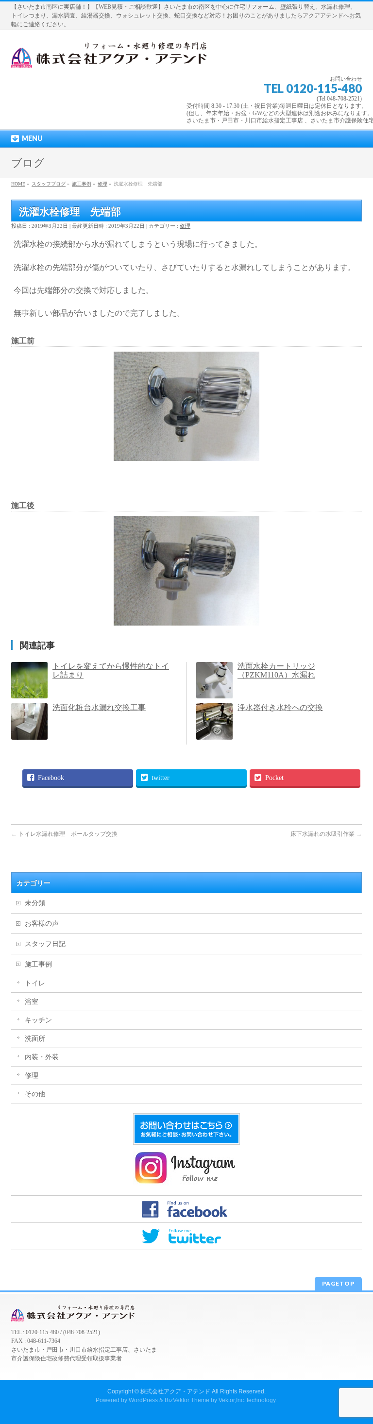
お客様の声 (42, 923)
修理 (185, 226)
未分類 (35, 903)
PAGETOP (338, 1283)
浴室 (31, 1001)
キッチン (38, 1020)
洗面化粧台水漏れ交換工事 (99, 707)
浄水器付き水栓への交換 (280, 707)
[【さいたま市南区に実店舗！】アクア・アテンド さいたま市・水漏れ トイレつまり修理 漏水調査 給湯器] (111, 57)
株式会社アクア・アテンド (175, 1391)
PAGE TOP (356, 1371)
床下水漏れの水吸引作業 (326, 834)
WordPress (143, 1400)
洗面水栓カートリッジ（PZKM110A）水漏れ (276, 670)
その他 (35, 1094)
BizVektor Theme (187, 1400)
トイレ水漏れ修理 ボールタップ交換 (64, 834)
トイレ (35, 983)
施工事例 (38, 964)
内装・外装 (42, 1057)
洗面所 (35, 1038)
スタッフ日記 (45, 944)
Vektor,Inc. (232, 1400)
